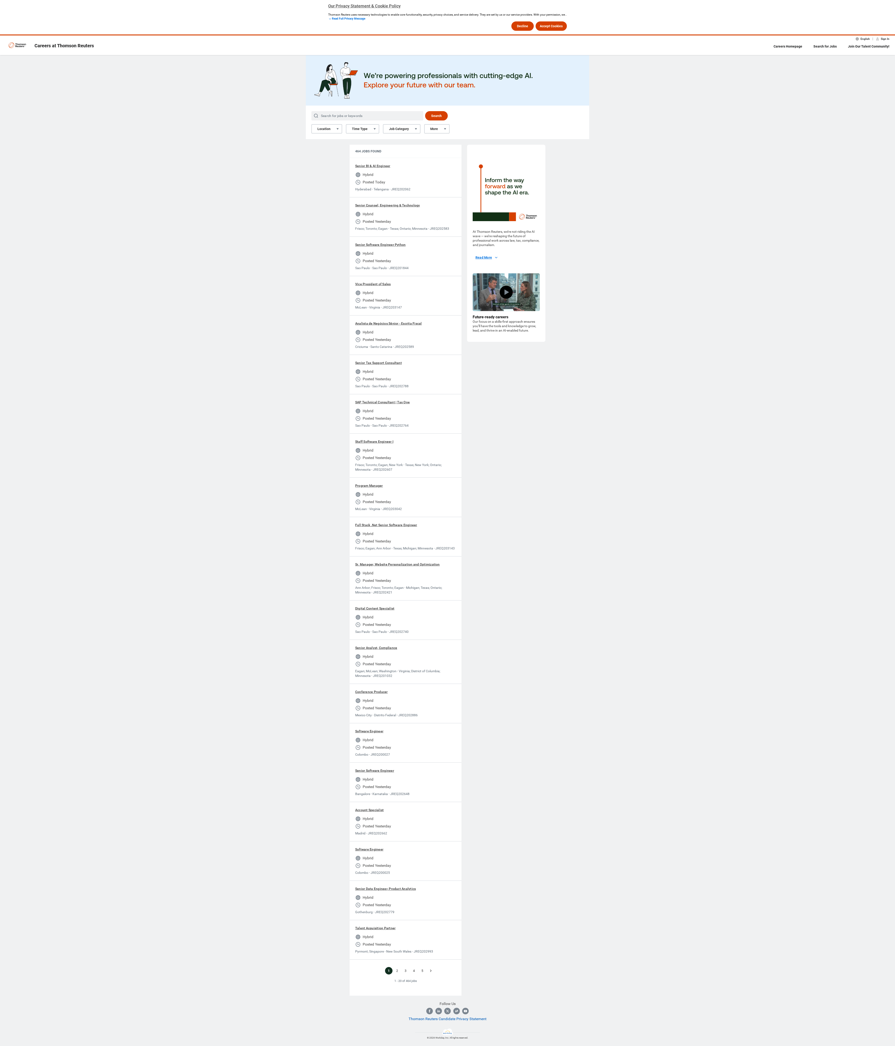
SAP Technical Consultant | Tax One (382, 402)
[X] (447, 1011)
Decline (522, 26)
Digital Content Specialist (374, 608)
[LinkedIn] (438, 1011)
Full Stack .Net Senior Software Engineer (386, 525)
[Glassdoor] (456, 1011)
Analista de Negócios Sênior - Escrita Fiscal (388, 323)
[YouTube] (465, 1011)
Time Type (360, 129)
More (434, 129)
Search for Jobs (825, 46)
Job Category (399, 129)
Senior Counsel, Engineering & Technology (387, 205)
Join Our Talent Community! (868, 46)
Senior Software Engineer (374, 770)
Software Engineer (369, 731)
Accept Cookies (551, 26)
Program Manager (369, 485)
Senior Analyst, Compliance (376, 648)
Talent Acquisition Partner (375, 928)
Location (323, 129)
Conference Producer (371, 692)
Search (436, 116)
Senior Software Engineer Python (380, 245)
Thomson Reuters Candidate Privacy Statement (447, 1019)
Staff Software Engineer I (374, 441)
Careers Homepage (788, 46)
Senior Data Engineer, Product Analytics (385, 889)
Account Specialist (369, 810)
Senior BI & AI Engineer (372, 166)
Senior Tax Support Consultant (378, 363)
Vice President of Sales (373, 284)
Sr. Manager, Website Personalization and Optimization (397, 564)
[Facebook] (429, 1011)
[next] (430, 970)
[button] (506, 292)
